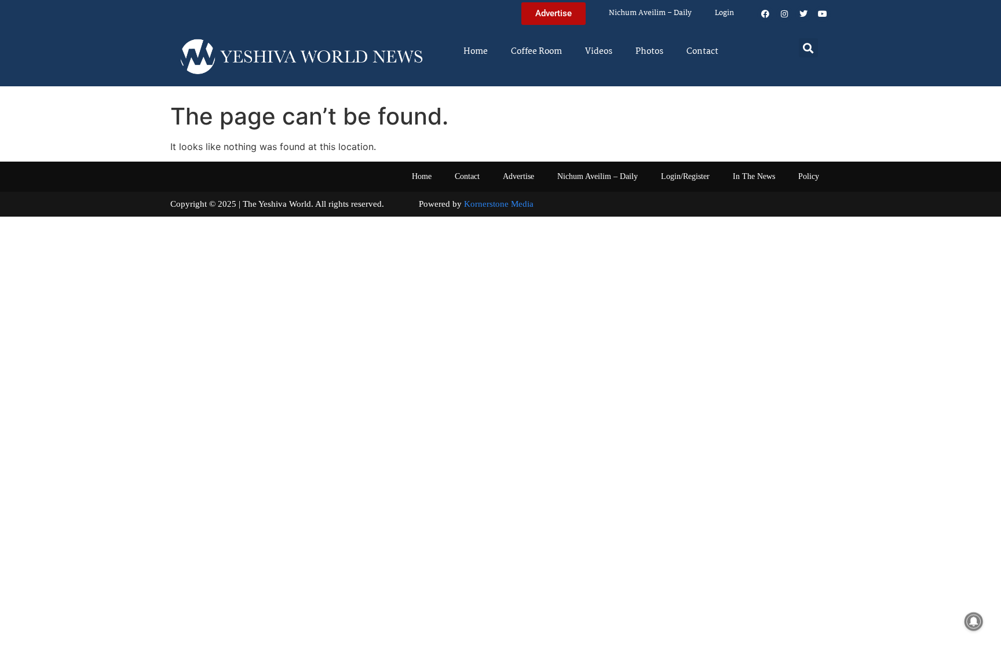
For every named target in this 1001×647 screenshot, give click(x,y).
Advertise (518, 176)
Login (724, 13)
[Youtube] (822, 14)
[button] (808, 47)
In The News (754, 176)
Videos (598, 52)
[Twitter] (803, 14)
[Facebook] (765, 14)
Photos (649, 52)
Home (475, 52)
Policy (808, 176)
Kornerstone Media (499, 204)
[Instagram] (784, 14)
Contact (702, 52)
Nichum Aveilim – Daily (650, 13)
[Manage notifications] (974, 621)
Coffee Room (536, 52)
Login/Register (685, 176)
